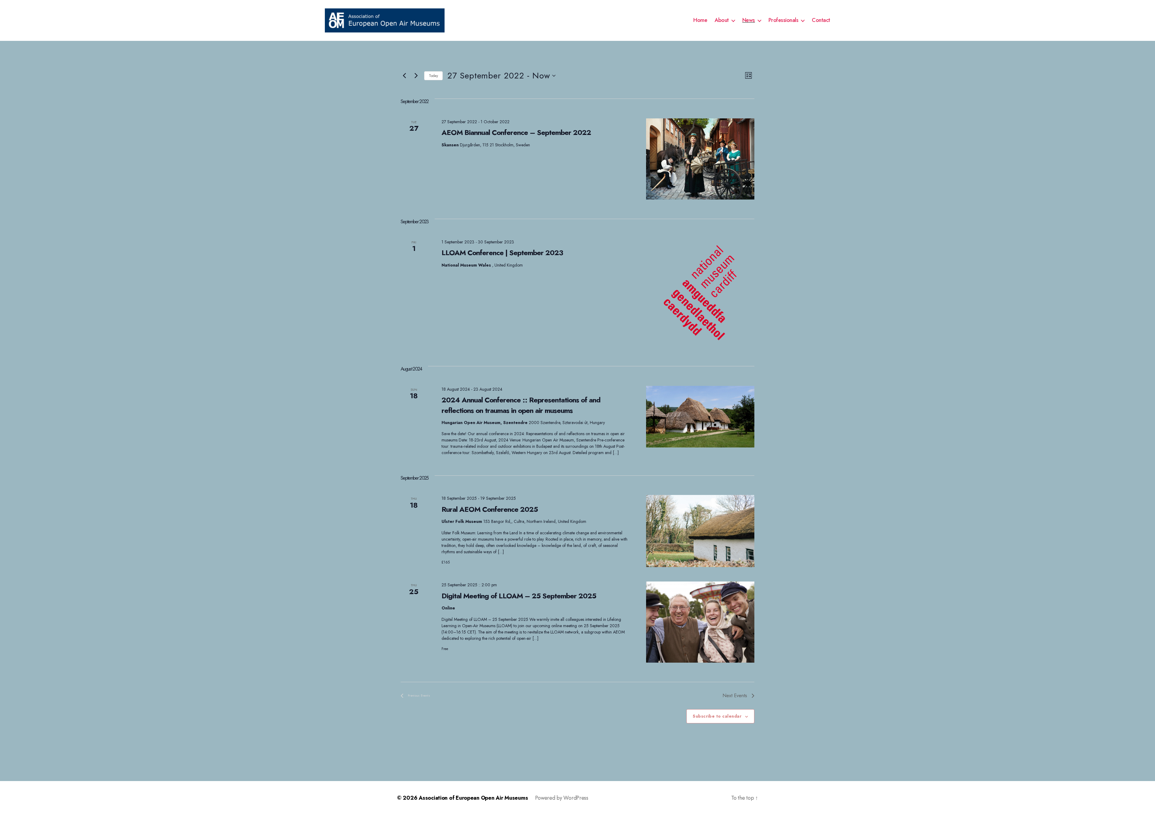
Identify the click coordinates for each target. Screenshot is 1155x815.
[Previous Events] (404, 75)
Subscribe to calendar (717, 716)
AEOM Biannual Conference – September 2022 (516, 132)
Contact (821, 20)
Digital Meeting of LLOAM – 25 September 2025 (519, 596)
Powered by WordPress (561, 798)
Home (700, 20)
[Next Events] (416, 75)
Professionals (783, 20)
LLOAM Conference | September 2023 (502, 252)
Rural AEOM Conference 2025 (490, 509)
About (722, 20)
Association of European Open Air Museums (473, 798)
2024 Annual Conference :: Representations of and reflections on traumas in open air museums (521, 405)
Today (433, 75)
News (748, 20)
